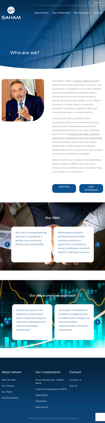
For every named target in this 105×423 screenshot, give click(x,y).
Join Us (73, 386)
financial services (78, 134)
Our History (8, 386)
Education (41, 401)
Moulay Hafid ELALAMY (86, 81)
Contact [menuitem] (98, 12)
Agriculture (42, 407)
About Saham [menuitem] (42, 12)
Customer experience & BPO (51, 389)
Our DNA (64, 186)
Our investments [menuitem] (61, 12)
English (98, 3)
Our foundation (10, 398)
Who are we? (9, 380)
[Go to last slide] (7, 244)
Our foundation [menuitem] (82, 12)
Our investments (48, 372)
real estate (71, 138)
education (83, 138)
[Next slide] (97, 244)
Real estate (42, 395)
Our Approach (91, 188)
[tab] (51, 255)
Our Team (7, 392)
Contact (75, 372)
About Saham (12, 372)
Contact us (75, 380)
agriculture (96, 138)
